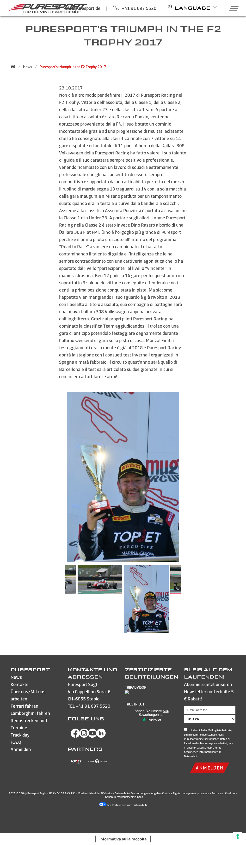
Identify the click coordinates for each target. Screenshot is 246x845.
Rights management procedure (191, 793)
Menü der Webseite (100, 793)
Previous (57, 601)
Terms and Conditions (224, 793)
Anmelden (210, 767)
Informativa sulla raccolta (123, 839)
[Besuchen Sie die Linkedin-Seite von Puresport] (101, 736)
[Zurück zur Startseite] (14, 66)
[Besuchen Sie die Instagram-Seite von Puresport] (84, 736)
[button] (232, 8)
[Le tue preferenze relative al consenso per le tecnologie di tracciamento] (237, 836)
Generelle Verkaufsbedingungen (124, 797)
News (27, 66)
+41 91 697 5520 (93, 706)
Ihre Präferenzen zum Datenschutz (127, 805)
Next (188, 601)
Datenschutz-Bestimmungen (131, 793)
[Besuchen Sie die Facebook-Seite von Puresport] (75, 736)
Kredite (82, 793)
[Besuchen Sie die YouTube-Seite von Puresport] (92, 736)
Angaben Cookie (160, 793)
